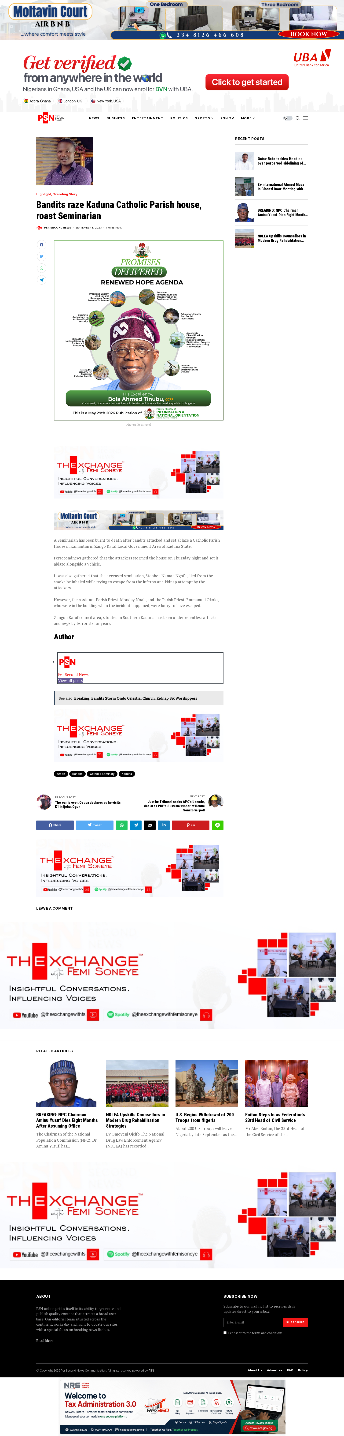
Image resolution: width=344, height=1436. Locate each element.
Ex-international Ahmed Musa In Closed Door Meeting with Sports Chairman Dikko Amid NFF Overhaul (281, 191)
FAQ (290, 1370)
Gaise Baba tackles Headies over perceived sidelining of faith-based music (280, 163)
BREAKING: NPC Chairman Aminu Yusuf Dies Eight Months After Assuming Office (282, 214)
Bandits (77, 774)
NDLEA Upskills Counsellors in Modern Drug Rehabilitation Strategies (282, 240)
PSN (151, 1370)
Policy (303, 1370)
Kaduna (127, 774)
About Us (255, 1370)
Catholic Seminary (102, 774)
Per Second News (57, 227)
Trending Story (65, 194)
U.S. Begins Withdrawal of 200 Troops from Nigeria (205, 1117)
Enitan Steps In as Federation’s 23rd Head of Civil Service (275, 1117)
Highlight (43, 194)
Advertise (274, 1370)
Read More (45, 1340)
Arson (61, 774)
